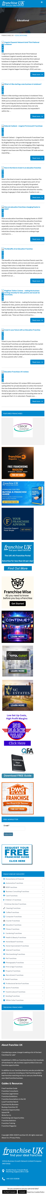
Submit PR (5, 1112)
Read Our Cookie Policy (35, 1192)
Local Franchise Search (10, 1102)
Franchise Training (8, 1123)
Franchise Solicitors (9, 1120)
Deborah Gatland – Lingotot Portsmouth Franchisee (23, 126)
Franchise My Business (10, 1104)
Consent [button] (22, 1192)
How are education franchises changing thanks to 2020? (22, 208)
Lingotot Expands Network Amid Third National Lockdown (21, 43)
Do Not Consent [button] (10, 1192)
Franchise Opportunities (11, 1110)
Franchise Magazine (9, 1126)
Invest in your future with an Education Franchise (22, 330)
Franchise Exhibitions (9, 1096)
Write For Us (6, 1115)
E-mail (6, 825)
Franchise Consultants (10, 1091)
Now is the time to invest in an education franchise (22, 168)
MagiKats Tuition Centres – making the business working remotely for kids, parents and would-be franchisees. (22, 293)
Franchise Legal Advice (10, 1094)
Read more (36, 74)
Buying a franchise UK (10, 1107)
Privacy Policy (15, 1138)
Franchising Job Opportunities (13, 1118)
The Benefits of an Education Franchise (18, 249)
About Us (5, 1138)
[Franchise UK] (13, 4)
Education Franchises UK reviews (16, 372)
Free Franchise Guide (9, 1088)
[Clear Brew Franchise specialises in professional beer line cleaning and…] (23, 431)
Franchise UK (8, 35)
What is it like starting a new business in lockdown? (22, 84)
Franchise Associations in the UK (14, 1099)
